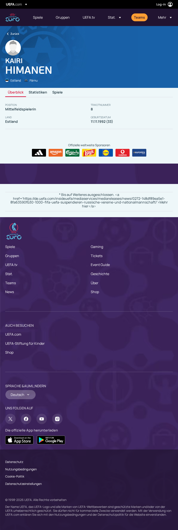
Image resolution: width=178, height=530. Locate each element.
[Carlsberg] (72, 153)
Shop (95, 291)
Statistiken (38, 92)
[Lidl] (106, 153)
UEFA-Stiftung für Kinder (25, 343)
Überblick (15, 92)
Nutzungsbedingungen (21, 469)
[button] (114, 17)
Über (94, 283)
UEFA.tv (11, 264)
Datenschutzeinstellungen (23, 484)
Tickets (96, 255)
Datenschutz (14, 462)
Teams (10, 283)
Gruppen (12, 255)
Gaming (97, 246)
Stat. (9, 273)
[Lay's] (89, 153)
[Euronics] (139, 153)
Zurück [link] (14, 34)
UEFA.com (13, 334)
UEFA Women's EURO (12, 17)
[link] (38, 17)
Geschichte (100, 273)
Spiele (57, 92)
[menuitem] (39, 17)
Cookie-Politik (14, 476)
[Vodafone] (122, 153)
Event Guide (100, 264)
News (9, 291)
